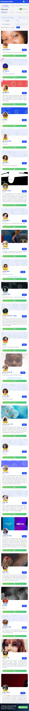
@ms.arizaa (4, 693)
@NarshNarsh (5, 628)
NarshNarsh (5, 627)
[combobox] (21, 20)
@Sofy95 (4, 295)
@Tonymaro (4, 317)
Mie (3, 605)
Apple (3, 572)
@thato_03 (4, 452)
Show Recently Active (20, 24)
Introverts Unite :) (6, 424)
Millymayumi (5, 141)
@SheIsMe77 (4, 345)
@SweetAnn (4, 659)
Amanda (4, 220)
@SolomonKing (5, 373)
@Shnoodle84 (5, 221)
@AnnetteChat (5, 537)
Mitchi (4, 162)
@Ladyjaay (4, 272)
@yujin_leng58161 (5, 425)
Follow (18, 27)
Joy (3, 119)
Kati (3, 92)
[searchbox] (23, 20)
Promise (4, 396)
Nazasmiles (5, 190)
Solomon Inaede (6, 372)
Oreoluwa (4, 294)
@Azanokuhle (4, 50)
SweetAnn (5, 657)
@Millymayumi (5, 142)
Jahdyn (4, 502)
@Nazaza (4, 192)
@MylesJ (4, 503)
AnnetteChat (5, 536)
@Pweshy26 (4, 249)
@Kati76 (3, 93)
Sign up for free (23, 707)
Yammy (4, 49)
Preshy (4, 248)
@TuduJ (3, 474)
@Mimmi (4, 164)
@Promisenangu (5, 397)
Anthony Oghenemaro (8, 316)
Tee (3, 344)
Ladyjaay (4, 271)
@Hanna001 (4, 120)
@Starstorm (4, 72)
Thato (4, 451)
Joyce (4, 472)
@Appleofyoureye (5, 573)
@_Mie (3, 606)
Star (3, 71)
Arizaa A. (4, 692)
